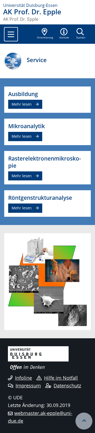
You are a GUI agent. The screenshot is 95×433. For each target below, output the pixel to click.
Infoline (23, 378)
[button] (64, 34)
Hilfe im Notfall (61, 378)
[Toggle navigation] (11, 34)
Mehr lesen (22, 104)
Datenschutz (67, 385)
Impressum (28, 385)
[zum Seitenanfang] (83, 421)
